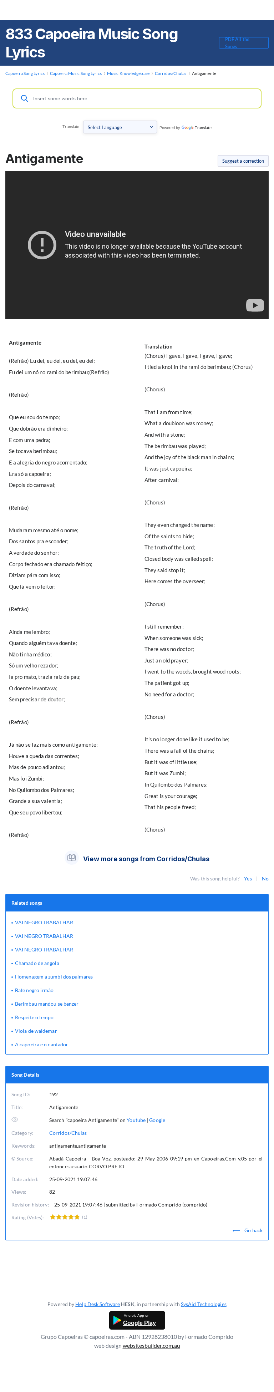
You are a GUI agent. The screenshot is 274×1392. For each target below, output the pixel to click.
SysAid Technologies (204, 1304)
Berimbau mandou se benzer (47, 1004)
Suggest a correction (243, 161)
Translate (203, 128)
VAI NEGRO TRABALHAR (44, 922)
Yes (248, 878)
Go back (253, 1230)
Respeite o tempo (34, 1017)
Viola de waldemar (36, 1031)
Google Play (139, 1323)
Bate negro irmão (34, 990)
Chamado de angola (37, 963)
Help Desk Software (97, 1304)
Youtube (136, 1120)
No (265, 878)
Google (157, 1120)
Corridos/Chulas (68, 1133)
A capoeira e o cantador (41, 1044)
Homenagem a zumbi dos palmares (54, 977)
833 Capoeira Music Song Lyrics (91, 43)
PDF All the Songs (237, 43)
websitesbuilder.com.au (151, 1345)
